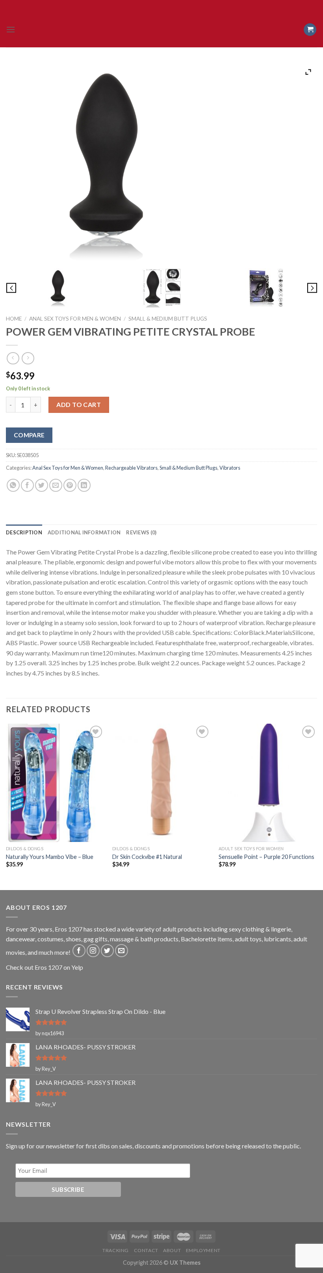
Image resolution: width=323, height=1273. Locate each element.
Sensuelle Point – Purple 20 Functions (266, 856)
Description (24, 532)
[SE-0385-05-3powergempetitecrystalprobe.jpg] (57, 288)
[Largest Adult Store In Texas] (161, 29)
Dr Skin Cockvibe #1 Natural (147, 856)
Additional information (84, 532)
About (172, 1250)
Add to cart (78, 404)
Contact (146, 1250)
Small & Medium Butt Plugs (167, 318)
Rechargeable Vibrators (131, 468)
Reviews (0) (141, 532)
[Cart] (310, 29)
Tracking (115, 1250)
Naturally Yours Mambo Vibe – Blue (49, 856)
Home (14, 318)
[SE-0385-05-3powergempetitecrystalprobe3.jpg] (265, 288)
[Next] (317, 806)
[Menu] (10, 29)
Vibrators (229, 468)
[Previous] (6, 806)
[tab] (24, 532)
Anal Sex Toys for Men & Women (75, 318)
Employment (203, 1250)
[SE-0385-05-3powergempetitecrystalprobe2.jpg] (161, 288)
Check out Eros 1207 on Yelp (44, 967)
